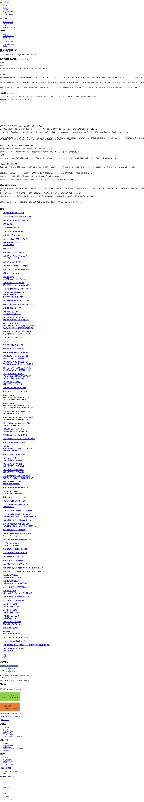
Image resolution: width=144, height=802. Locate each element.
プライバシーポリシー (10, 44)
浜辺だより (6, 39)
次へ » (5, 657)
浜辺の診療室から (8, 36)
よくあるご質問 (8, 15)
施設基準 (6, 750)
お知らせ (6, 34)
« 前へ (5, 654)
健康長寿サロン (8, 37)
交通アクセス (7, 13)
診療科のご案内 (8, 11)
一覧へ (5, 656)
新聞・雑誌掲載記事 (9, 27)
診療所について (8, 9)
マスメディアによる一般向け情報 (13, 736)
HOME (5, 8)
